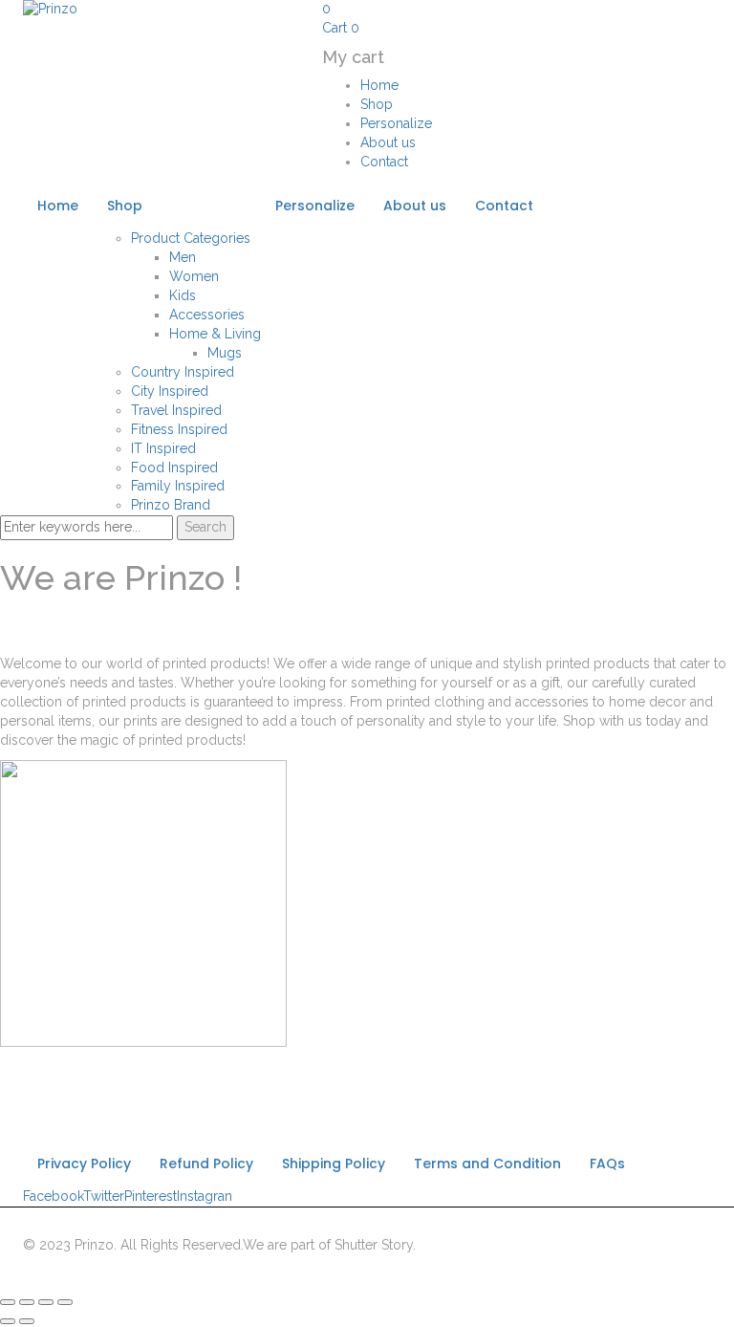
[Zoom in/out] (65, 1302)
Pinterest (150, 1196)
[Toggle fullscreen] (46, 1302)
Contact (384, 161)
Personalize (396, 123)
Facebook (53, 1196)
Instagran (204, 1196)
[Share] (26, 1302)
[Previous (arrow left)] (7, 1321)
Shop (376, 104)
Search (205, 526)
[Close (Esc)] (7, 1302)
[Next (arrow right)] (26, 1321)
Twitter (103, 1196)
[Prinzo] (50, 8)
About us (388, 142)
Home (379, 85)
